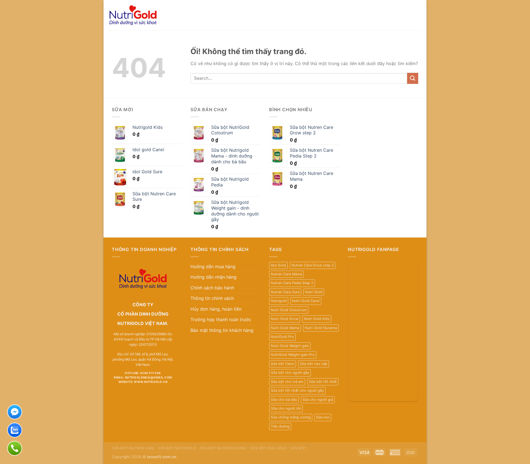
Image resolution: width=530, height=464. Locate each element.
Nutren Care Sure (285, 292)
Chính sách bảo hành (212, 287)
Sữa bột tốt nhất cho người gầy (297, 390)
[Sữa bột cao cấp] (141, 15)
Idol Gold (278, 265)
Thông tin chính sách (212, 298)
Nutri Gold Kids (317, 319)
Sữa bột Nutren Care (133, 448)
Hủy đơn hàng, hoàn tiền (216, 309)
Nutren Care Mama (286, 274)
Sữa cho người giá (318, 400)
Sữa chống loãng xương (291, 417)
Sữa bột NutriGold (177, 448)
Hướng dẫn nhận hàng (213, 277)
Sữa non (323, 417)
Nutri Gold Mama (285, 328)
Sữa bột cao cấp (313, 364)
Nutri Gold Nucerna (321, 328)
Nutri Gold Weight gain (290, 346)
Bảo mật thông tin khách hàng (221, 330)
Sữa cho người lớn (286, 408)
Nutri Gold (313, 292)
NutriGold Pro (282, 337)
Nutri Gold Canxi (306, 301)
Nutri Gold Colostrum (289, 310)
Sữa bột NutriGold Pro (223, 448)
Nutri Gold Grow (284, 319)
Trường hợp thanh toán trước (220, 319)
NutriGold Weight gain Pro (293, 355)
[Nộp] (412, 78)
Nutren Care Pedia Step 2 (292, 283)
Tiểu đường (280, 426)
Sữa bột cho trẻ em (287, 382)
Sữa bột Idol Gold (268, 448)
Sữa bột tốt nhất (323, 382)
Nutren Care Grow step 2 (313, 265)
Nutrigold (279, 301)
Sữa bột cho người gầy (290, 372)
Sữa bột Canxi (282, 364)
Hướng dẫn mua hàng (212, 266)
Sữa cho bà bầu (284, 400)
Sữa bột (298, 448)
